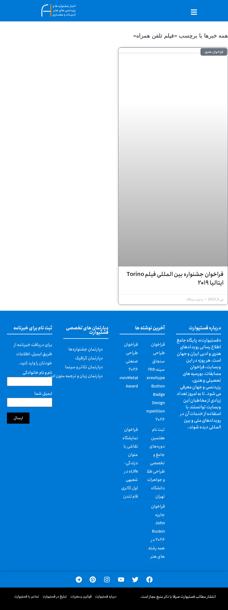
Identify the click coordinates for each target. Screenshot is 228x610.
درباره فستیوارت (106, 596)
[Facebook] (149, 579)
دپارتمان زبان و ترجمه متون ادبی (75, 376)
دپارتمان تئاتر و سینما (84, 367)
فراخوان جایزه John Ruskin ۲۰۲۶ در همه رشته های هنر (156, 531)
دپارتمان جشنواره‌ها (85, 349)
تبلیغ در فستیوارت (55, 596)
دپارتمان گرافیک (89, 358)
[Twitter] (135, 579)
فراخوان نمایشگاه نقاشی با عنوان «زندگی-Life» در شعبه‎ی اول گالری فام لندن (129, 463)
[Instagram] (107, 579)
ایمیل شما (43, 394)
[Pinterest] (93, 579)
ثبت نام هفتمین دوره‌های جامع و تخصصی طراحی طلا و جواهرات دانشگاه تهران (156, 463)
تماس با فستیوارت (26, 596)
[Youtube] (121, 579)
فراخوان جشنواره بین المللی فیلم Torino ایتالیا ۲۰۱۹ (175, 279)
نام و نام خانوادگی (37, 373)
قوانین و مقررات (81, 596)
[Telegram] (79, 579)
